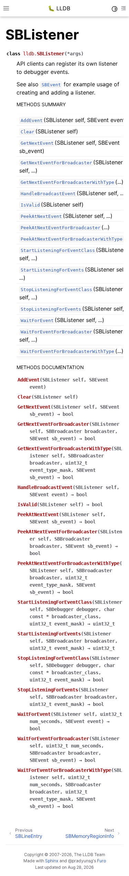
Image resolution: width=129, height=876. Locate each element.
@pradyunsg (80, 860)
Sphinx (51, 860)
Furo (101, 860)
